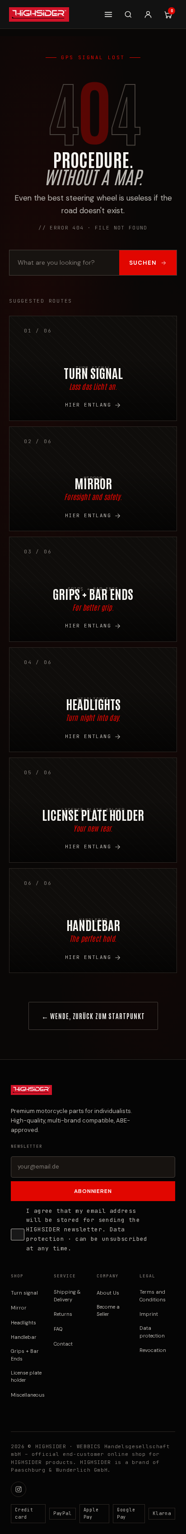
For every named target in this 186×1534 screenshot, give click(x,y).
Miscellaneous (28, 1395)
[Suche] (128, 14)
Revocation (153, 1350)
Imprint (149, 1314)
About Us (108, 1293)
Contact (63, 1344)
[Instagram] (18, 1489)
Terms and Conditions (153, 1296)
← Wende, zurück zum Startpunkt (93, 1015)
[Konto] (148, 14)
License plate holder (26, 1377)
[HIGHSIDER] (39, 14)
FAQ (58, 1329)
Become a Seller (108, 1311)
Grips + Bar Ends (25, 1355)
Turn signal (24, 1293)
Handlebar (24, 1337)
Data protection (152, 1332)
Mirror (19, 1308)
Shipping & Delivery (67, 1296)
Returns (63, 1314)
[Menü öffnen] (108, 14)
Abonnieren (93, 1191)
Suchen (143, 263)
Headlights (23, 1322)
